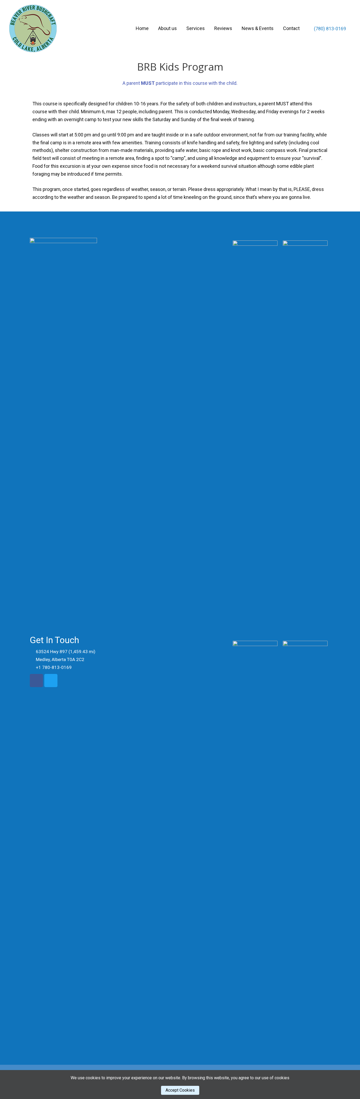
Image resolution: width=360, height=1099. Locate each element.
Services (195, 28)
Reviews (223, 28)
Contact (291, 28)
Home (142, 28)
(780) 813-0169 (329, 28)
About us (167, 28)
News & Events (258, 28)
